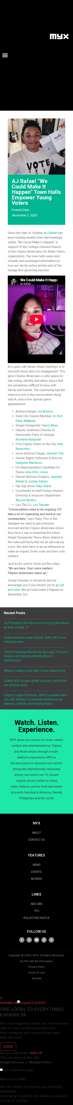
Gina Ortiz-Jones (36, 472)
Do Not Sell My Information (36, 961)
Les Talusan (41, 505)
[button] (6, 55)
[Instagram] (29, 940)
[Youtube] (36, 940)
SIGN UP (36, 1053)
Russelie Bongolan (28, 439)
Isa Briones (45, 411)
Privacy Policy (36, 966)
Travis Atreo (50, 425)
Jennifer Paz (55, 453)
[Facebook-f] (22, 940)
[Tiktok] (44, 940)
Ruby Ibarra (43, 486)
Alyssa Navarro (26, 500)
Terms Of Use (36, 972)
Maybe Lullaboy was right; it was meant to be (34, 670)
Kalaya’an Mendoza (29, 463)
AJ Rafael (50, 233)
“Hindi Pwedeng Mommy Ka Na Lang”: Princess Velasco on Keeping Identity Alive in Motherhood (36, 656)
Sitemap (36, 978)
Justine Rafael (37, 481)
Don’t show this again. (19, 1070)
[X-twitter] (51, 940)
